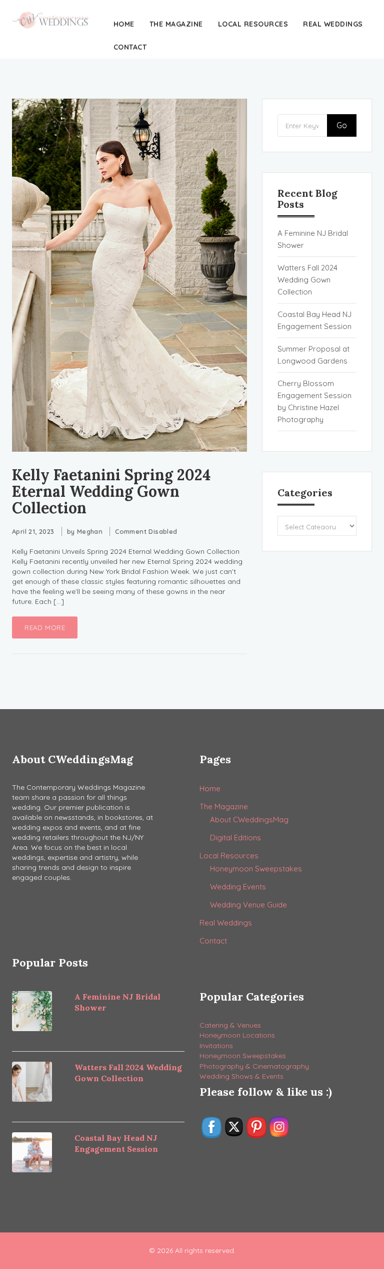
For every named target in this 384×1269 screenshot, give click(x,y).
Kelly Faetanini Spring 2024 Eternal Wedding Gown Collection (111, 491)
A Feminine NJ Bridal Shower (313, 239)
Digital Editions (235, 837)
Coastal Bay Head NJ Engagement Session (315, 320)
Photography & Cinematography (254, 1066)
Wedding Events (238, 886)
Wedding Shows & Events (242, 1076)
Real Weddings (333, 24)
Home (124, 24)
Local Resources (253, 24)
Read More (44, 627)
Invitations (216, 1045)
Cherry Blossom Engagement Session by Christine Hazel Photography (315, 401)
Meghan (89, 531)
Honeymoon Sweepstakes (256, 868)
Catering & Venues (230, 1025)
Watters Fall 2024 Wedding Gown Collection (308, 279)
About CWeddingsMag (249, 819)
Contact (130, 47)
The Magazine (176, 24)
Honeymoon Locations (237, 1035)
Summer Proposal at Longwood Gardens (314, 355)
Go (341, 125)
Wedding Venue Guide (248, 904)
